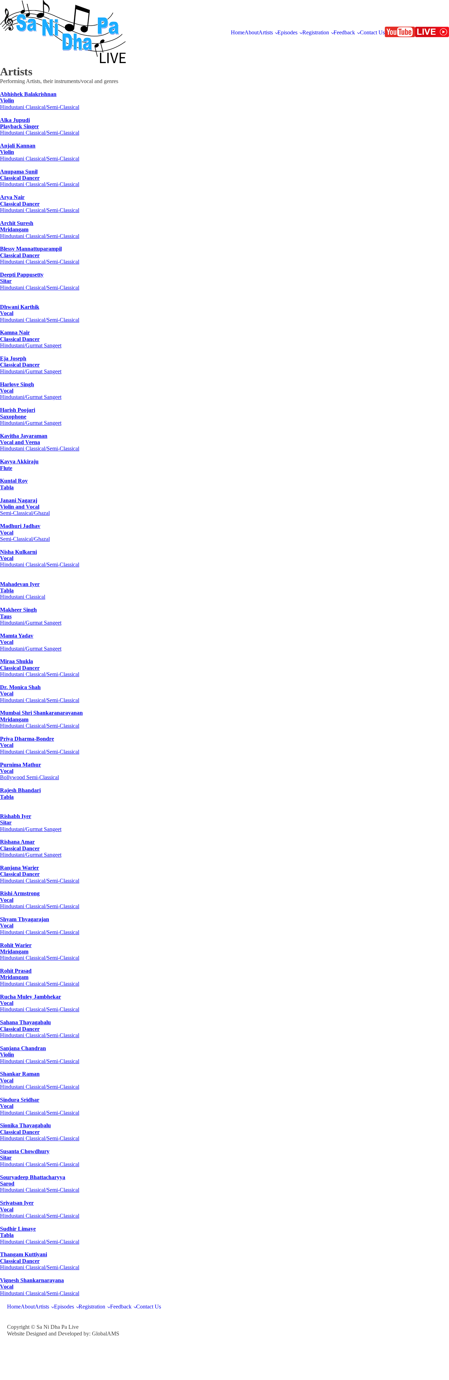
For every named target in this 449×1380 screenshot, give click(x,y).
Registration (315, 32)
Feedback (344, 32)
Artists (266, 32)
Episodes (287, 32)
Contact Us (372, 32)
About (251, 32)
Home (237, 32)
